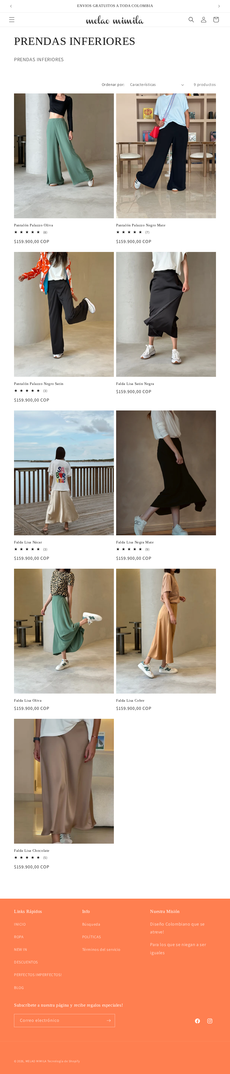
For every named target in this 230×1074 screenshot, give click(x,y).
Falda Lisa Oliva (28, 700)
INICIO (20, 924)
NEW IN (20, 949)
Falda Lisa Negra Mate (135, 542)
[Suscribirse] (108, 1020)
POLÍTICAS (91, 936)
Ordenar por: (113, 84)
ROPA (19, 936)
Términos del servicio (101, 949)
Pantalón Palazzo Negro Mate (140, 225)
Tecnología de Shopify (63, 1061)
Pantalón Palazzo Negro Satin (39, 384)
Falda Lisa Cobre (130, 700)
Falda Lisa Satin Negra (135, 384)
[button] (12, 19)
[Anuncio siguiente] (219, 6)
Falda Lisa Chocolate (32, 850)
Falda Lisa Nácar (28, 542)
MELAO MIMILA (36, 1061)
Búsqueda (91, 924)
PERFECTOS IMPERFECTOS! (38, 974)
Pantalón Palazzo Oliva (33, 225)
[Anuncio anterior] (11, 6)
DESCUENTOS (26, 962)
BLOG (19, 987)
